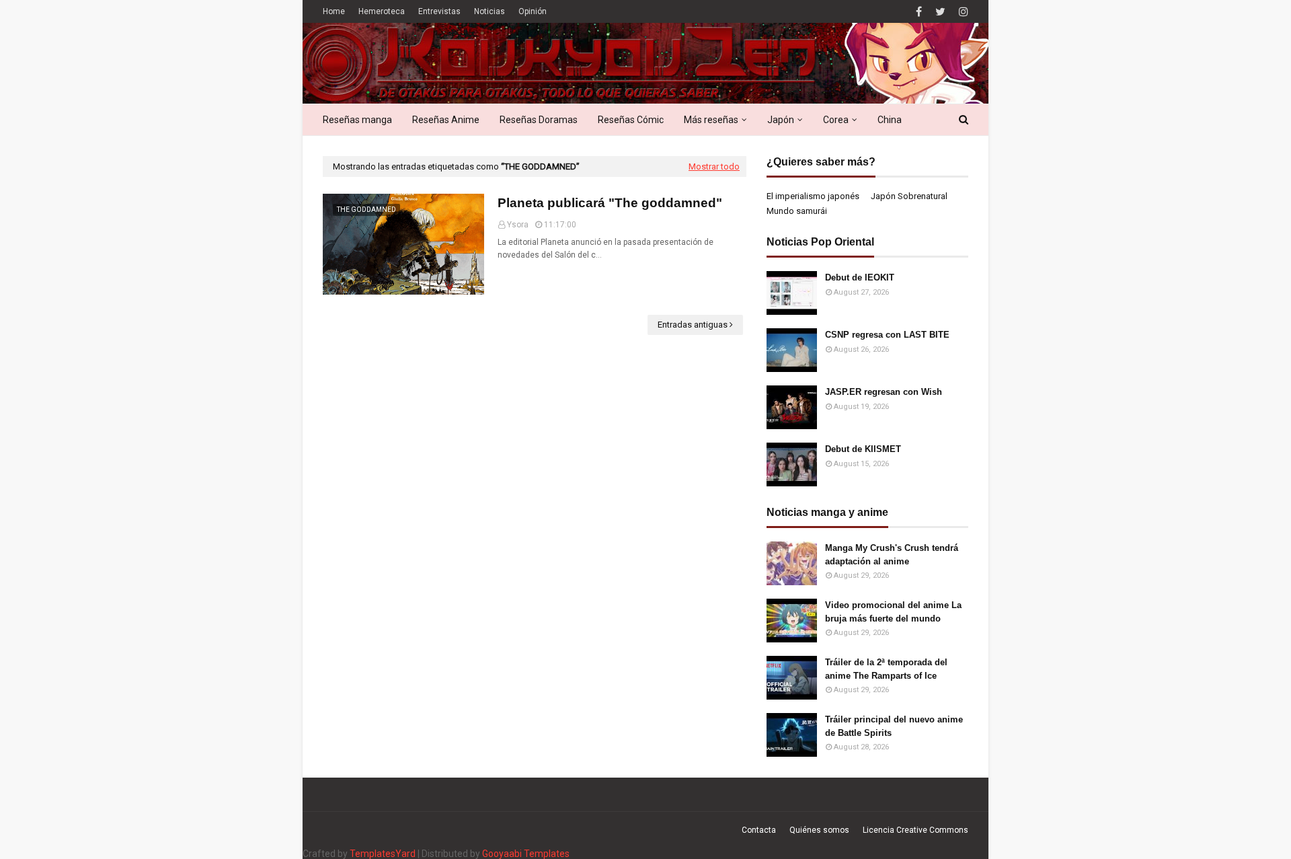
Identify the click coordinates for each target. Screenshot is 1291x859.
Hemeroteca (381, 11)
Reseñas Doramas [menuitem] (539, 119)
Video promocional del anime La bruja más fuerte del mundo (893, 612)
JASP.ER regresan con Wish (883, 392)
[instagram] (961, 12)
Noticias (489, 11)
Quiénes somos (819, 830)
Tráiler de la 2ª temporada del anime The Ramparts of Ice (886, 669)
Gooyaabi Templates (526, 853)
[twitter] (940, 12)
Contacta (759, 830)
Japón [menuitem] (780, 119)
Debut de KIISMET (863, 449)
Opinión (532, 11)
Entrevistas (439, 11)
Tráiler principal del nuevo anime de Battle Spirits (894, 726)
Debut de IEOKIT (859, 277)
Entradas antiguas (693, 325)
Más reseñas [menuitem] (711, 119)
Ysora (518, 224)
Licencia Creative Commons (915, 830)
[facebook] (918, 12)
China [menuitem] (889, 119)
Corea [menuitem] (836, 119)
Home (334, 11)
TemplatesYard (383, 853)
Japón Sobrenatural (909, 196)
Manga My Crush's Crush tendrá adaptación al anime (891, 554)
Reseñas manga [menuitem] (357, 119)
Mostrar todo (714, 166)
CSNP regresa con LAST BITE (887, 335)
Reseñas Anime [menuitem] (445, 119)
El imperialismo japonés (813, 196)
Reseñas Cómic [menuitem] (631, 119)
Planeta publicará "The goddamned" (610, 203)
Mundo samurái (797, 211)
